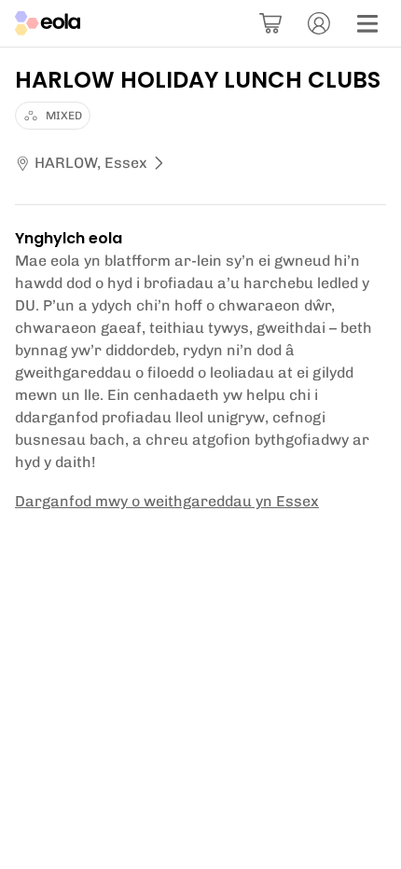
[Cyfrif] (319, 23)
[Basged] (270, 23)
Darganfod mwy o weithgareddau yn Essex (167, 501)
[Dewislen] (367, 23)
